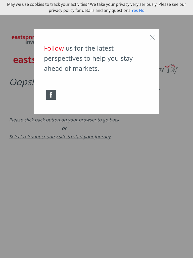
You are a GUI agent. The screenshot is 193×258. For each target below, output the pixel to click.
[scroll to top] (184, 248)
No (141, 10)
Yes (134, 10)
